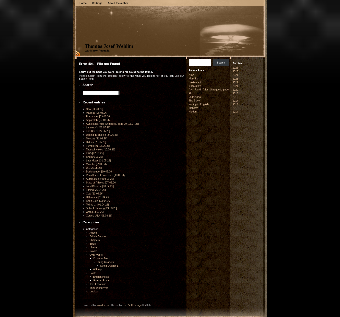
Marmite (96, 112)
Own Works (96, 254)
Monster (96, 164)
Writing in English (102, 134)
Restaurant (98, 116)
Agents (94, 232)
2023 (235, 78)
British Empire (98, 236)
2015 (235, 108)
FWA (95, 153)
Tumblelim (98, 145)
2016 (235, 104)
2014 (235, 111)
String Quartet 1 (109, 265)
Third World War (99, 287)
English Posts (101, 276)
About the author (118, 3)
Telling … (97, 204)
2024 (235, 75)
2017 (235, 100)
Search (221, 62)
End (94, 156)
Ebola (93, 243)
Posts (93, 273)
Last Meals (98, 160)
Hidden (96, 142)
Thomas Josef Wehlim (109, 46)
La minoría (98, 127)
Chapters (95, 240)
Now (94, 109)
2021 (235, 86)
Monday (96, 138)
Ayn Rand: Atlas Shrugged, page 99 (112, 123)
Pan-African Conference (105, 175)
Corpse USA (99, 215)
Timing (96, 189)
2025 (235, 71)
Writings (97, 3)
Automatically (100, 178)
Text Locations (98, 284)
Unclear (94, 291)
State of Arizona (101, 182)
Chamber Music (102, 258)
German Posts (101, 280)
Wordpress (103, 305)
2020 (235, 89)
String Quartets (105, 262)
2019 (235, 93)
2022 (235, 82)
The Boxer (98, 131)
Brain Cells (98, 200)
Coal (94, 193)
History (94, 247)
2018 (235, 97)
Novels (93, 251)
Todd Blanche (100, 186)
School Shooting (101, 208)
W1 (94, 167)
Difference (98, 197)
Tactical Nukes (100, 149)
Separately (98, 120)
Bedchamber (99, 171)
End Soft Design (132, 305)
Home (83, 3)
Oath (95, 211)
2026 (235, 67)
